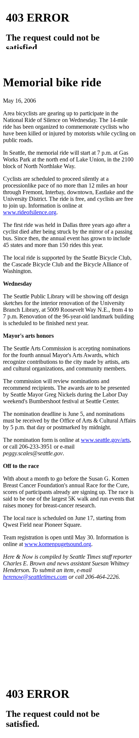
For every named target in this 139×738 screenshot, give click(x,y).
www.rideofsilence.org (29, 212)
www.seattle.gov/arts (105, 440)
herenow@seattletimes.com (35, 577)
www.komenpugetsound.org (57, 544)
